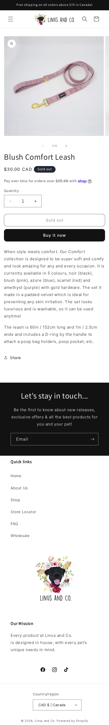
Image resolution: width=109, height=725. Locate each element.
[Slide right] (66, 146)
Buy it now (54, 235)
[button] (10, 19)
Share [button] (15, 357)
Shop (15, 500)
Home (16, 475)
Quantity (11, 191)
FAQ (14, 523)
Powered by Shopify (72, 721)
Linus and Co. (45, 721)
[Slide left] (43, 146)
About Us (19, 488)
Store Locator (23, 511)
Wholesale (20, 535)
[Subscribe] (92, 439)
